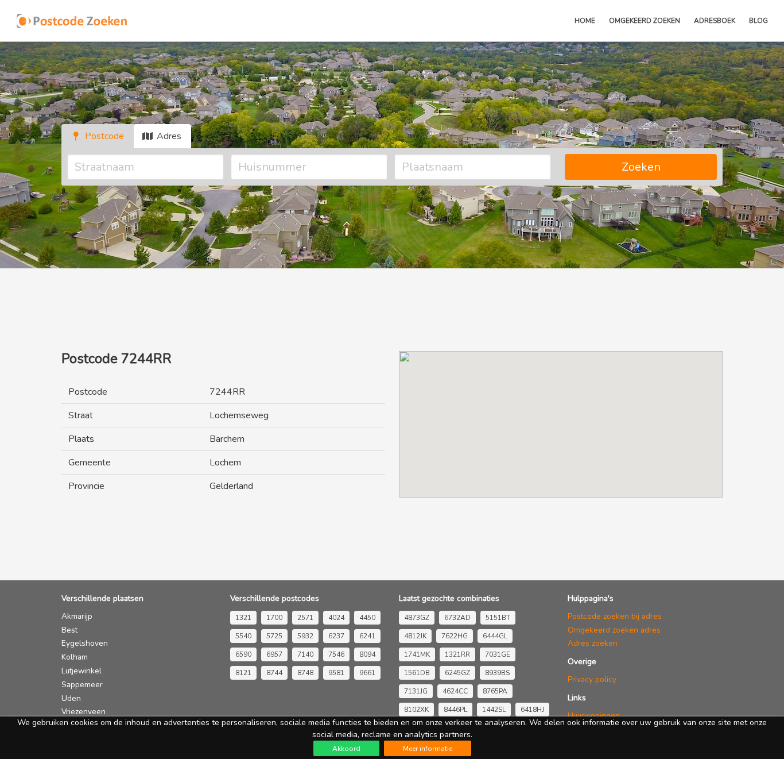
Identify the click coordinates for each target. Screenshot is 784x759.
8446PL (455, 709)
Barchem (226, 439)
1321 (243, 617)
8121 (243, 672)
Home (585, 20)
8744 (274, 672)
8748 (305, 672)
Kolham (74, 657)
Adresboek (714, 20)
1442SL (494, 709)
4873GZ (416, 617)
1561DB (417, 672)
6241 (367, 636)
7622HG (454, 636)
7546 (336, 654)
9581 (336, 672)
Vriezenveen (83, 711)
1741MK (417, 654)
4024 (336, 617)
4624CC (455, 691)
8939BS (497, 672)
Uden (71, 698)
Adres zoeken (593, 643)
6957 (274, 654)
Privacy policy (592, 679)
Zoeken (641, 167)
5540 (243, 636)
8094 (367, 654)
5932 (305, 636)
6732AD (457, 617)
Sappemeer (82, 684)
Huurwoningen (594, 715)
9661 (367, 672)
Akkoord (346, 748)
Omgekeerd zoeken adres (614, 630)
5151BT (498, 617)
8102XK (416, 709)
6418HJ (532, 709)
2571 (305, 617)
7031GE (497, 654)
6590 (243, 654)
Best (69, 630)
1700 (274, 617)
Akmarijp (76, 616)
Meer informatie (427, 748)
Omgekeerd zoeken (644, 20)
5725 (274, 636)
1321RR (457, 654)
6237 (336, 636)
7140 (305, 654)
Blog (758, 20)
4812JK (415, 636)
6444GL (495, 636)
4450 (367, 617)
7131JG (416, 691)
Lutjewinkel (81, 670)
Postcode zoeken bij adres (615, 616)
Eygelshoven (84, 643)
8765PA (495, 691)
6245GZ (457, 672)
